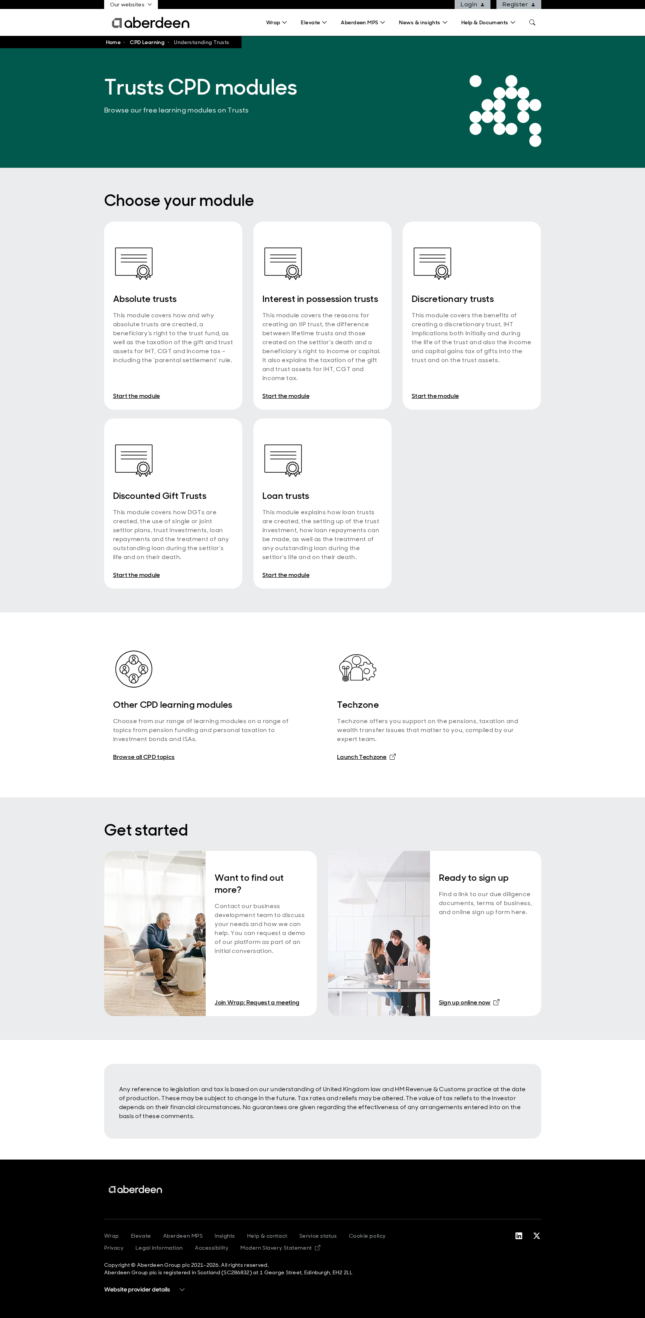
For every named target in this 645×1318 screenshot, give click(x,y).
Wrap (111, 1235)
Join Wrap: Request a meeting (257, 1002)
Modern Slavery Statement (280, 1247)
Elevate (141, 1235)
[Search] (532, 22)
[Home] (136, 1189)
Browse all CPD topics (144, 757)
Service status (318, 1235)
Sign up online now (469, 1002)
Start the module (136, 396)
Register (515, 4)
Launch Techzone (366, 757)
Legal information (159, 1247)
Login (469, 4)
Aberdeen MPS (183, 1235)
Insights (225, 1235)
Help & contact (267, 1235)
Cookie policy (367, 1235)
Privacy (114, 1247)
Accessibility (211, 1247)
